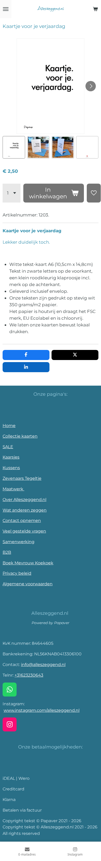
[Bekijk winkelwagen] (95, 9)
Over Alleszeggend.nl (24, 499)
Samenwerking (18, 541)
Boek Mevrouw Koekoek (28, 562)
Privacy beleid (17, 573)
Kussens (11, 467)
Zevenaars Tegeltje (22, 478)
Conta (9, 520)
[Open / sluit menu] (5, 9)
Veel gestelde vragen (24, 531)
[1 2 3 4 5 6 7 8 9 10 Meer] (11, 193)
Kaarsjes (11, 457)
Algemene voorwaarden (28, 583)
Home (9, 425)
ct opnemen (28, 520)
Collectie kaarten (20, 436)
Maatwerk (13, 488)
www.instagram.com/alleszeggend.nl (42, 710)
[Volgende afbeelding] (90, 86)
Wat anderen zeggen (25, 510)
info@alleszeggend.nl (43, 664)
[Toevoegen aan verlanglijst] (94, 193)
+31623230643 (29, 675)
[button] (14, 147)
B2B (7, 552)
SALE (8, 446)
